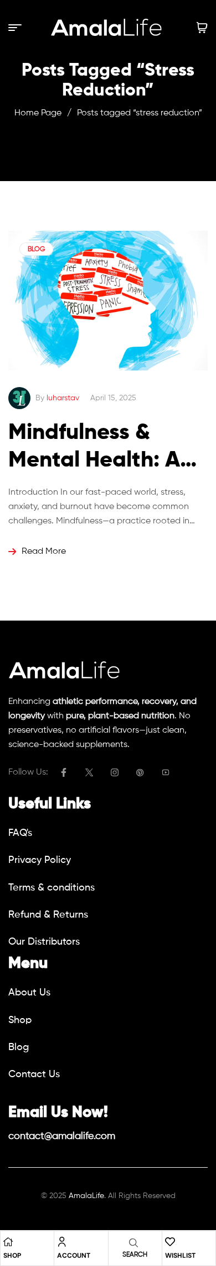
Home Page (37, 113)
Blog (36, 249)
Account (73, 1255)
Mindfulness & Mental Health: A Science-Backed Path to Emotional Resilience (100, 448)
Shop (12, 1255)
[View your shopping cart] (202, 27)
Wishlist (180, 1255)
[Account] (62, 1242)
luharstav (63, 398)
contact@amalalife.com (61, 1136)
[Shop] (8, 1242)
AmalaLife (86, 1196)
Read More (44, 551)
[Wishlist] (170, 1242)
